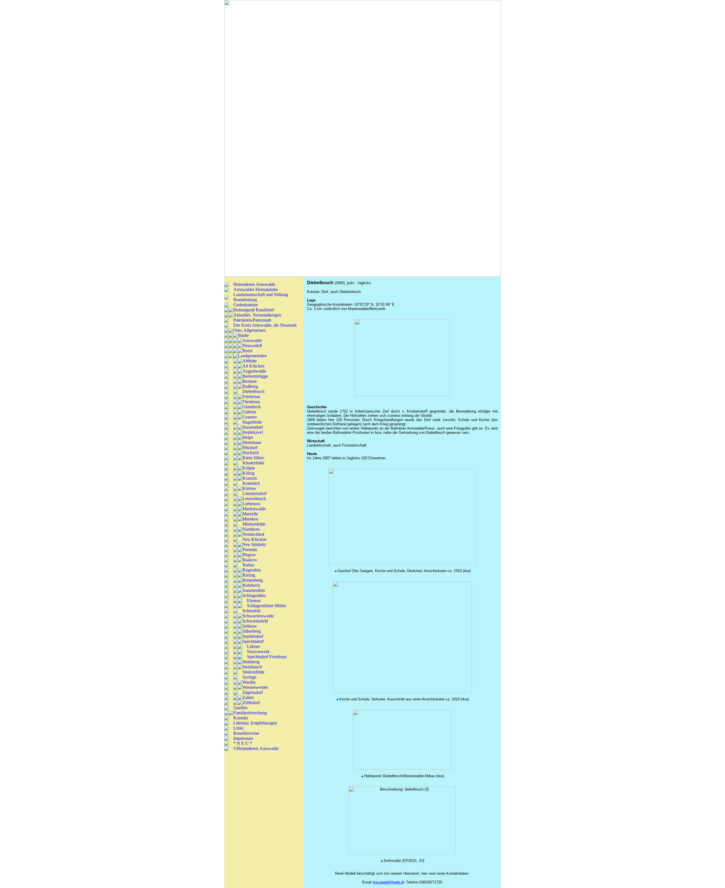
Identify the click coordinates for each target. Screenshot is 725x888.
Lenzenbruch (254, 498)
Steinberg (250, 661)
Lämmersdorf (254, 493)
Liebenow (251, 503)
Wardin (248, 682)
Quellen (240, 707)
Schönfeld (251, 610)
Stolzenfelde (253, 672)
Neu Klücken (254, 539)
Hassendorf (252, 427)
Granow (249, 417)
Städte (243, 335)
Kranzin (249, 478)
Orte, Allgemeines (249, 330)
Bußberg (250, 386)
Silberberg (251, 631)
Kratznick (251, 483)
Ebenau (254, 600)
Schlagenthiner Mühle (266, 605)
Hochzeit (250, 452)
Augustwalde (254, 371)
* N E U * (242, 743)
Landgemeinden (252, 355)
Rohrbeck (251, 585)
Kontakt (240, 717)
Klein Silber (253, 457)
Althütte (249, 360)
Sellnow (249, 626)
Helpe (247, 437)
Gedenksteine (245, 304)
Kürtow (249, 488)
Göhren (249, 411)
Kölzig (248, 473)
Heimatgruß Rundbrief (253, 309)
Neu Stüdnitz (254, 544)
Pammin (249, 549)
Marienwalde (254, 508)
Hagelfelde (252, 422)
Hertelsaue (251, 442)
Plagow (249, 554)
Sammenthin (253, 590)
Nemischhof (253, 534)
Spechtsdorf (253, 641)
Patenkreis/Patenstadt (252, 320)
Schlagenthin (254, 595)
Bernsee (249, 381)
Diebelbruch (253, 391)
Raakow (249, 559)
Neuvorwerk (258, 651)
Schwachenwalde (258, 615)
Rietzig (248, 575)
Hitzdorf (249, 447)
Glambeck (251, 406)
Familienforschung (250, 712)
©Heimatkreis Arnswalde (256, 748)
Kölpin (248, 468)
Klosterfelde (253, 462)
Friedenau (251, 396)
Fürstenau (251, 401)
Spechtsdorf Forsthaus (267, 656)
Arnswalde (252, 340)
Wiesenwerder (255, 687)
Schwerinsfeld (255, 621)
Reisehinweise (246, 733)
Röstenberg (252, 580)
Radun (248, 564)
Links (238, 728)
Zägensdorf (252, 692)
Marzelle (250, 513)
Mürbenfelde (253, 524)
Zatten (248, 697)
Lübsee (253, 646)
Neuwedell (252, 345)
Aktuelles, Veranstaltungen (257, 315)
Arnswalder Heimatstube (255, 289)
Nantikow (251, 529)
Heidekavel (252, 432)
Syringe (249, 677)
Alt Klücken (253, 366)
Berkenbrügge (255, 376)
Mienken (250, 519)
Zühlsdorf (251, 702)
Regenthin (251, 570)
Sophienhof (252, 636)
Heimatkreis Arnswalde (254, 284)
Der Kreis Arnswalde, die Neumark (265, 325)
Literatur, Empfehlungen (255, 723)
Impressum (243, 738)
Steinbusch (252, 666)
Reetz (247, 350)
